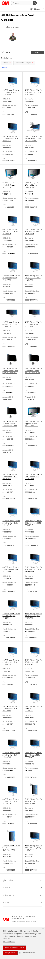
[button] (27, 953)
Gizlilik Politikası (29, 916)
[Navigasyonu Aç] (42, 3)
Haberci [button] (7, 888)
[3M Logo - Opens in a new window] (5, 3)
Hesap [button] (37, 9)
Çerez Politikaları (18, 918)
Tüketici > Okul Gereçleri (23, 63)
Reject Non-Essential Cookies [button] (14, 947)
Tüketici (5, 63)
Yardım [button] (7, 903)
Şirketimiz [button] (9, 881)
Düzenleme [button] (9, 895)
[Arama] (35, 3)
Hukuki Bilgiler (17, 916)
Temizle (4, 68)
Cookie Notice (9, 942)
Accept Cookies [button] (10, 953)
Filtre (37, 53)
